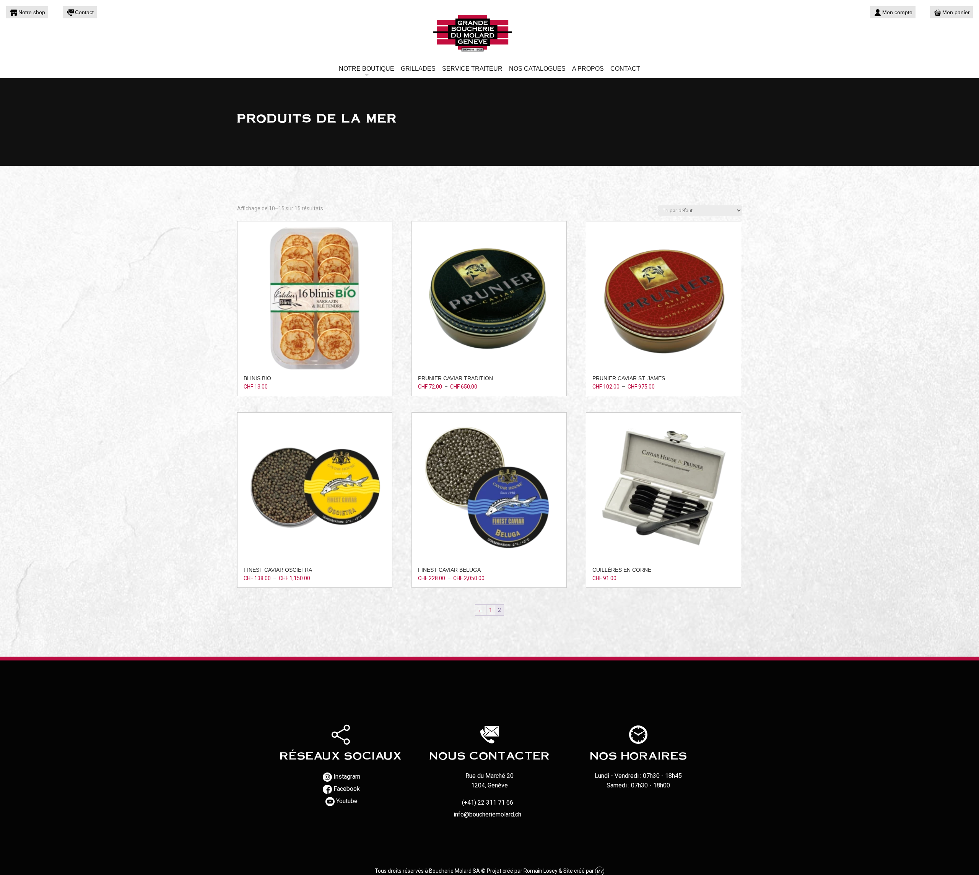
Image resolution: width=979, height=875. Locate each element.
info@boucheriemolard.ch (487, 814)
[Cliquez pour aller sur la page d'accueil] (489, 32)
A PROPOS (588, 68)
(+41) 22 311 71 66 (487, 802)
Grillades (418, 68)
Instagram (346, 776)
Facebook (346, 788)
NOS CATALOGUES (537, 68)
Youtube (347, 801)
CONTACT (625, 68)
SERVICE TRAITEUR (472, 68)
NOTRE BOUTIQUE (366, 68)
